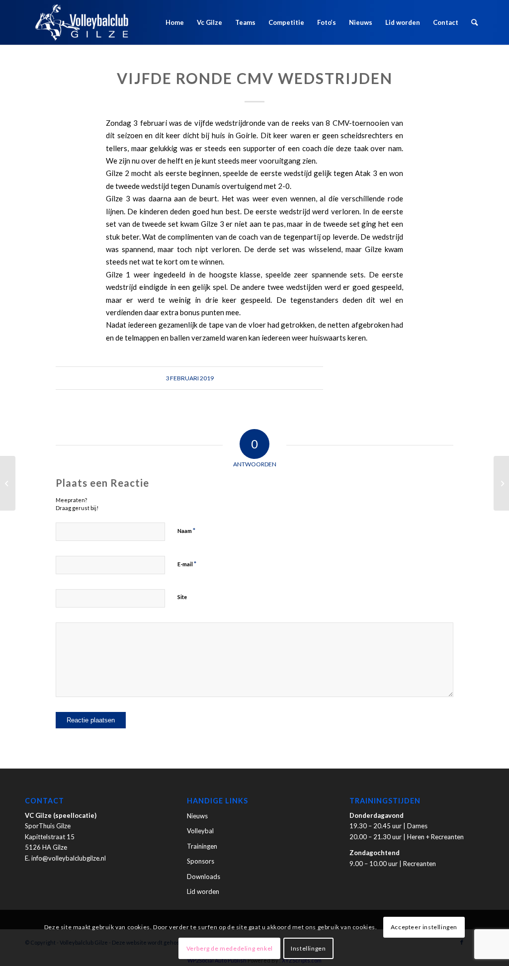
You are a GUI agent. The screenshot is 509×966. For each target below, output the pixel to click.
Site (182, 597)
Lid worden (402, 22)
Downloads (203, 876)
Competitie (286, 22)
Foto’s (326, 22)
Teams (245, 22)
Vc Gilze (209, 22)
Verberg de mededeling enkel (229, 948)
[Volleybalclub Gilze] (82, 22)
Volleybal (200, 831)
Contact (445, 22)
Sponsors (200, 861)
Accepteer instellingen (424, 927)
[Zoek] (474, 22)
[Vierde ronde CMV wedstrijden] (7, 483)
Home (175, 22)
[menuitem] (474, 22)
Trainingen (202, 846)
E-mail (186, 564)
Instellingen (308, 948)
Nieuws (360, 22)
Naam (186, 530)
